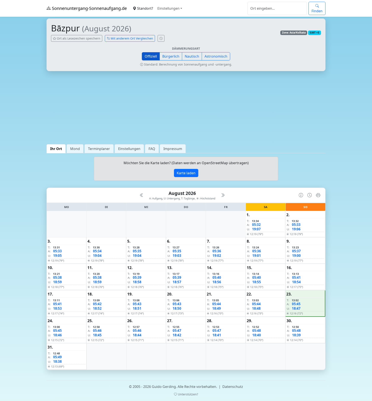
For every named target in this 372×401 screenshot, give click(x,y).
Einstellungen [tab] (129, 148)
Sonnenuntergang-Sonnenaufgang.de (89, 8)
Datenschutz (232, 386)
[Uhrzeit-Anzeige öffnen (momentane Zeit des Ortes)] (161, 38)
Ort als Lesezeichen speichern (78, 38)
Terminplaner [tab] (99, 148)
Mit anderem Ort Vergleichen (131, 38)
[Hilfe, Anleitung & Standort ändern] (301, 195)
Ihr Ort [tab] (56, 148)
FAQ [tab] (152, 148)
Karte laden (186, 173)
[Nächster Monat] (223, 195)
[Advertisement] (186, 108)
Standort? (144, 8)
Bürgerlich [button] (170, 56)
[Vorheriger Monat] (142, 195)
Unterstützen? (187, 394)
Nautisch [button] (192, 56)
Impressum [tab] (172, 148)
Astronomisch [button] (216, 56)
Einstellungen (168, 8)
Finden (317, 11)
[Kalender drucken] (318, 195)
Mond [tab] (75, 148)
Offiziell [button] (151, 56)
